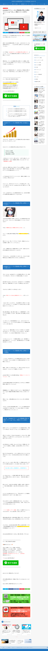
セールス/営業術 (38, 64)
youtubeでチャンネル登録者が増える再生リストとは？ (17, 110)
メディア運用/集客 (5, 8)
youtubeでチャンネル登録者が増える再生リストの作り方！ (17, 112)
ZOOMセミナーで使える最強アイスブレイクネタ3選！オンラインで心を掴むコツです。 (39, 96)
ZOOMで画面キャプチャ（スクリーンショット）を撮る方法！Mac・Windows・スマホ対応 (39, 90)
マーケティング (38, 69)
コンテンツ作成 (38, 62)
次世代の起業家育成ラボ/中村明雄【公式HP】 (24, 1)
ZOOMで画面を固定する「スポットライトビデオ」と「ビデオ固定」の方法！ (39, 101)
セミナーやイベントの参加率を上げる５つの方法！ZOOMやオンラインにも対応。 (39, 135)
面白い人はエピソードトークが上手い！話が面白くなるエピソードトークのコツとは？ (39, 112)
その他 (37, 67)
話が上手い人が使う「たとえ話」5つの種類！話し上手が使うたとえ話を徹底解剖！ (39, 129)
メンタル (37, 76)
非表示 (18, 106)
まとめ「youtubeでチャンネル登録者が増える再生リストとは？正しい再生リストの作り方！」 (17, 116)
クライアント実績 (39, 57)
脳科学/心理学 (38, 81)
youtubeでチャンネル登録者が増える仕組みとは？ (16, 108)
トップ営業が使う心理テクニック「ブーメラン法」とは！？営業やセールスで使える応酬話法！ (39, 123)
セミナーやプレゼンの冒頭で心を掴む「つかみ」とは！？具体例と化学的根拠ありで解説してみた (39, 141)
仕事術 (37, 79)
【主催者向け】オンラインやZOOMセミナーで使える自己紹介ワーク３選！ (39, 118)
